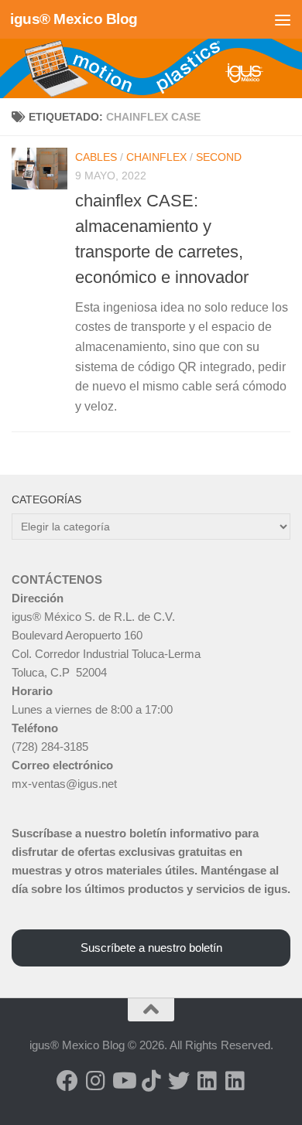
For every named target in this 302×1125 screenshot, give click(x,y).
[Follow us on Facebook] (67, 1081)
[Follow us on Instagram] (95, 1081)
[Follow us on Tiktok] (151, 1081)
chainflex (156, 157)
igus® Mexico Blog (74, 19)
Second (219, 157)
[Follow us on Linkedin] (207, 1081)
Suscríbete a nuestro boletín (151, 947)
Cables (96, 157)
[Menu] (282, 19)
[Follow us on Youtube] (123, 1081)
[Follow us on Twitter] (179, 1081)
